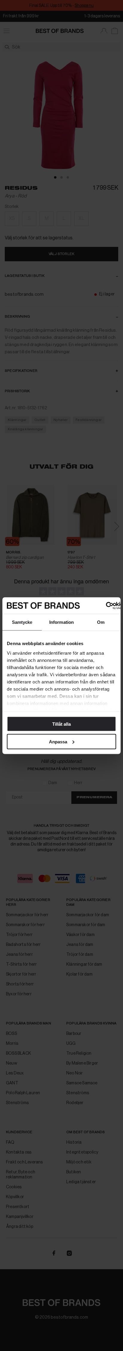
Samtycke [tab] (22, 622)
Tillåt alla (61, 724)
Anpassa (58, 741)
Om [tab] (100, 622)
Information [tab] (61, 622)
